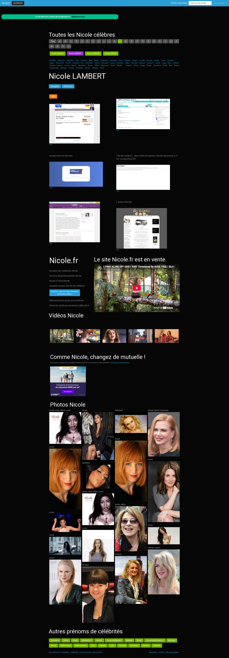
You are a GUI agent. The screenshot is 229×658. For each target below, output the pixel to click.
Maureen (171, 640)
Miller (97, 65)
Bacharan (113, 60)
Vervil (102, 68)
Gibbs (127, 63)
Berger (134, 60)
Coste (163, 60)
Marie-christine (80, 645)
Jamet (158, 63)
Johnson (150, 63)
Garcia (97, 63)
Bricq (120, 60)
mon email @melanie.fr (155, 640)
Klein (169, 63)
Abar (90, 60)
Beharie (127, 60)
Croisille (142, 60)
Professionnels (85, 652)
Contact (162, 652)
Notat (113, 65)
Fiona (93, 645)
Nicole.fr (6, 3)
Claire (112, 645)
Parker (149, 65)
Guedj (112, 63)
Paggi (142, 65)
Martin (74, 65)
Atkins (97, 60)
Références (68, 86)
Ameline (53, 60)
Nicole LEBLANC (58, 53)
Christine (122, 645)
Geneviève (55, 640)
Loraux (67, 65)
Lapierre (60, 65)
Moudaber (82, 65)
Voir (50, 145)
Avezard (84, 60)
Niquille (119, 65)
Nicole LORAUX (110, 53)
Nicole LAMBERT (75, 53)
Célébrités (18, 3)
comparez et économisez (119, 363)
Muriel (139, 640)
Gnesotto (120, 63)
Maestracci (105, 65)
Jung (164, 63)
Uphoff (87, 68)
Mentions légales (172, 652)
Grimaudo (105, 63)
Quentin (99, 640)
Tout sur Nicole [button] (219, 3)
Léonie (65, 640)
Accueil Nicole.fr (55, 652)
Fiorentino (89, 63)
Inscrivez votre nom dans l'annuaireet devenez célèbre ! (64, 293)
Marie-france (66, 645)
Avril (77, 60)
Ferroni (68, 63)
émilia (75, 640)
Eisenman (60, 63)
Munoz (90, 65)
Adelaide (156, 645)
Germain (134, 63)
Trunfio (71, 68)
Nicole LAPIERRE (93, 53)
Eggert (52, 63)
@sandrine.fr (87, 640)
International (97, 652)
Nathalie (129, 640)
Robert (176, 65)
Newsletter (153, 652)
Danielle (103, 645)
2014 (53, 96)
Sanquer (64, 68)
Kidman (142, 63)
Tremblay (79, 68)
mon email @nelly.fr (114, 640)
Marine (53, 645)
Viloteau (95, 68)
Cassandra (134, 645)
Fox (82, 63)
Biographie (55, 86)
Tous (53, 41)
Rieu (170, 65)
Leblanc (176, 63)
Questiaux (157, 65)
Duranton (171, 60)
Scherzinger (54, 68)
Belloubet (104, 60)
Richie (165, 65)
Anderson (61, 60)
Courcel (149, 60)
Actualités (65, 652)
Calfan (157, 60)
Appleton (70, 60)
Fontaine (76, 63)
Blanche (146, 645)
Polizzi (136, 65)
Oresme (129, 65)
